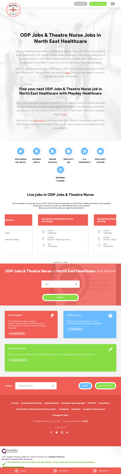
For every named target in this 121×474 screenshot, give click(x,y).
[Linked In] (67, 432)
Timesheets (104, 403)
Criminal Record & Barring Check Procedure (36, 409)
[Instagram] (62, 432)
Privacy (14, 403)
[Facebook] (51, 432)
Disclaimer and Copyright (73, 403)
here (67, 72)
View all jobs (60, 262)
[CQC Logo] (10, 453)
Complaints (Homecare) (94, 409)
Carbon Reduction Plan (31, 403)
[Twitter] (56, 432)
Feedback (75, 409)
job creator (39, 120)
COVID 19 (91, 403)
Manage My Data (60, 415)
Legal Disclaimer (51, 403)
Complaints (64, 409)
